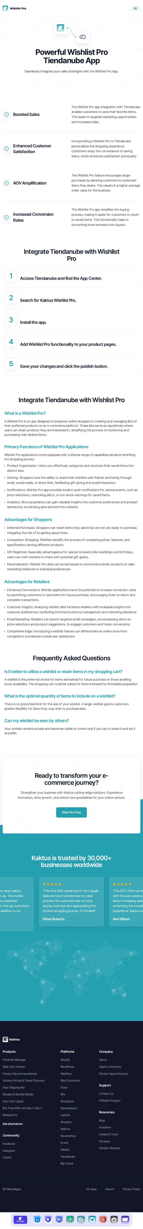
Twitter (7, 1157)
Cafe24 (65, 1115)
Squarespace (69, 1108)
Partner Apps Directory (113, 1073)
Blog (102, 1120)
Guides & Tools (108, 1134)
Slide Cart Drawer (14, 1066)
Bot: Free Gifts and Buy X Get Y (22, 1108)
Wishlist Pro (10, 1115)
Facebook (9, 1143)
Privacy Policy (131, 1189)
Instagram (9, 1150)
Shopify (65, 1059)
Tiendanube (68, 1156)
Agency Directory (110, 1066)
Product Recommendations (20, 1073)
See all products (13, 1123)
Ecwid (64, 1142)
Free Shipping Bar (14, 1087)
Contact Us (106, 1093)
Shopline (66, 1122)
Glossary (104, 1141)
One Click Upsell (13, 1101)
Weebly (65, 1149)
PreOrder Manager (14, 1059)
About (103, 1059)
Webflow (66, 1073)
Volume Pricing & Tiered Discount (23, 1080)
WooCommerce (70, 1080)
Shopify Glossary (110, 1148)
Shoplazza (67, 1101)
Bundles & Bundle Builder (18, 1094)
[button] (135, 8)
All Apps (91, 1189)
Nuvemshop (68, 1136)
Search (109, 1189)
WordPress (67, 1066)
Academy (105, 1127)
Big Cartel (67, 1163)
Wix (63, 1094)
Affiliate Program (109, 1100)
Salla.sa (65, 1129)
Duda (64, 1087)
